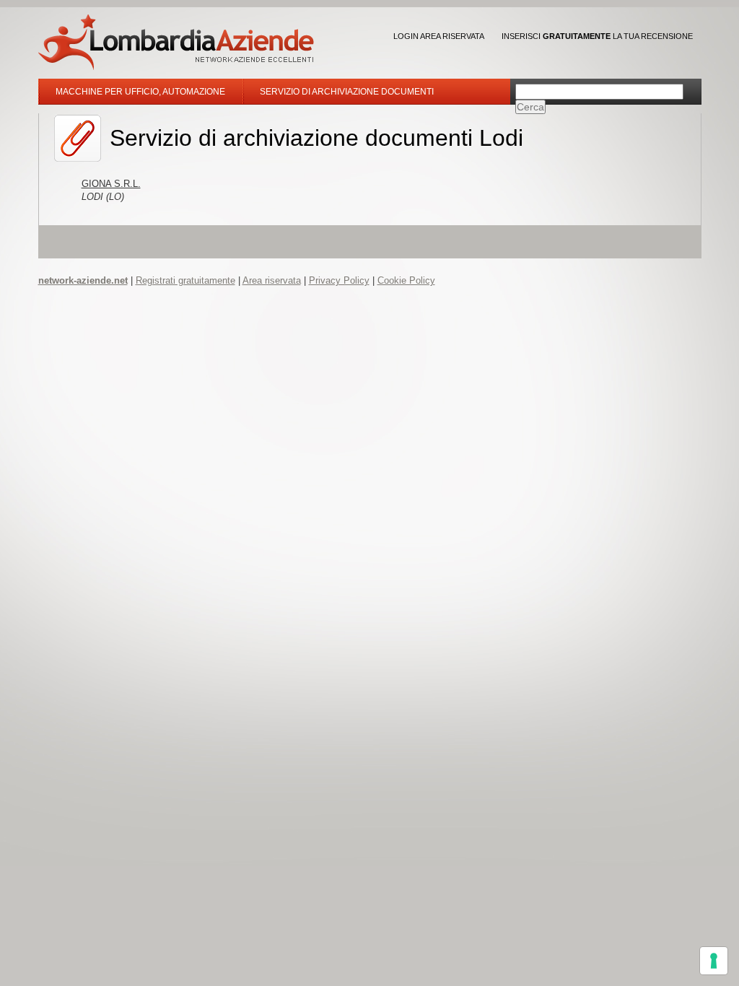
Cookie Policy (406, 280)
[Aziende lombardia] (176, 42)
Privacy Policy (339, 280)
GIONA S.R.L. (111, 183)
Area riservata (271, 280)
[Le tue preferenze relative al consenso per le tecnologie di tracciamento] (713, 960)
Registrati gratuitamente (185, 280)
